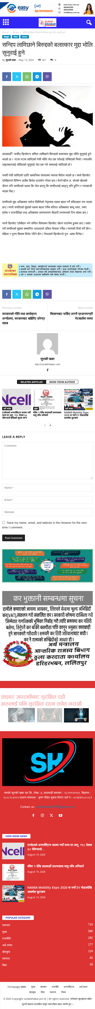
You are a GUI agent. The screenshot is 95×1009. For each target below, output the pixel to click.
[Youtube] (61, 816)
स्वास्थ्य (6, 958)
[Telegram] (37, 76)
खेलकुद (16, 32)
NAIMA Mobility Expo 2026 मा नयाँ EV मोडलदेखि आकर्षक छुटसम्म (76, 415)
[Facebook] (6, 76)
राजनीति (6, 938)
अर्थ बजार (7, 408)
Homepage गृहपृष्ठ (17, 986)
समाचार (24, 36)
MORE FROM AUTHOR (62, 382)
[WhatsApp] (27, 76)
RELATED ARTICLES (32, 382)
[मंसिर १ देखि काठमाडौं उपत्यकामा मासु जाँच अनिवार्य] (47, 399)
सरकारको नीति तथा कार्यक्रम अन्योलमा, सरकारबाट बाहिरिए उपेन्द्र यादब (23, 318)
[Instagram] (43, 816)
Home (5, 32)
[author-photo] (47, 343)
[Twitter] (16, 76)
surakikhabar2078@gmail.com (55, 806)
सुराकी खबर (11, 60)
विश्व (4, 965)
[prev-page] (45, 425)
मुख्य (36, 408)
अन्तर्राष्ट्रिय (69, 986)
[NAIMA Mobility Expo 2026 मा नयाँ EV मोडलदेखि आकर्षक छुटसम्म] (78, 399)
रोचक (15, 36)
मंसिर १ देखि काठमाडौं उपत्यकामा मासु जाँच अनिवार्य (47, 414)
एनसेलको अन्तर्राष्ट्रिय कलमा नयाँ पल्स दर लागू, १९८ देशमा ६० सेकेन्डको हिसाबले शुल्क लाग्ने (16, 415)
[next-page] (50, 425)
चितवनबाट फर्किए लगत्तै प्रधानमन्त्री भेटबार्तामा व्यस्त (71, 315)
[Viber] (47, 76)
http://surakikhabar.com (47, 364)
